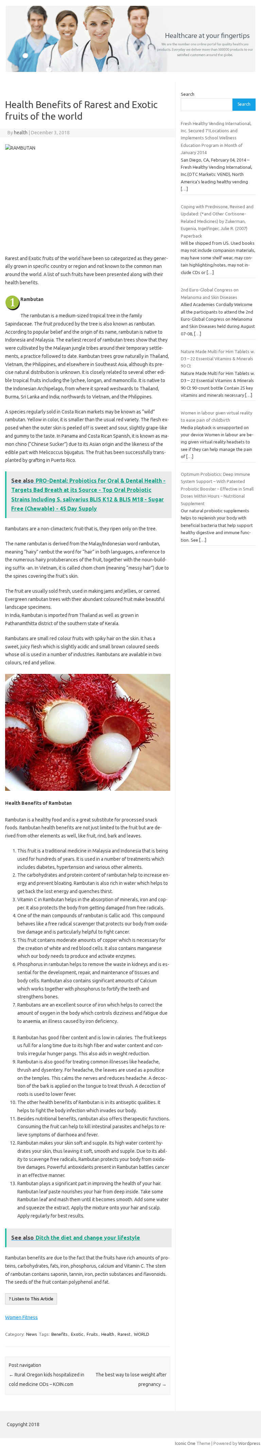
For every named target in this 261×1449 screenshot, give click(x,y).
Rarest (124, 1334)
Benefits (59, 1334)
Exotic (77, 1334)
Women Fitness (21, 1317)
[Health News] (130, 70)
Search (187, 94)
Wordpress (249, 1443)
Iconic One (185, 1443)
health (21, 132)
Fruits (92, 1334)
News (31, 1334)
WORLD (141, 1334)
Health (107, 1334)
